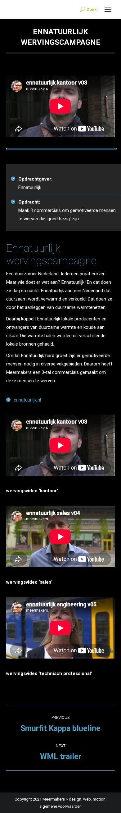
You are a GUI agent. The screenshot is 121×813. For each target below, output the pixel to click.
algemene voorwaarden (60, 806)
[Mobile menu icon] (108, 9)
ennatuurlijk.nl (27, 400)
